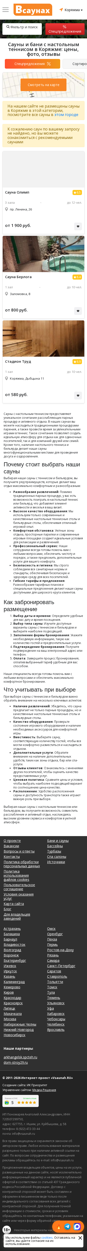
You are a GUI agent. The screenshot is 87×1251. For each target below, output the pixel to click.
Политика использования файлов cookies (16, 875)
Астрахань (12, 928)
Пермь (52, 944)
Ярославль (56, 1029)
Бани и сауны (58, 841)
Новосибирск (14, 1035)
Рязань (53, 955)
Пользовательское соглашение (19, 887)
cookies (47, 1237)
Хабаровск (56, 1014)
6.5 (79, 192)
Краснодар (12, 998)
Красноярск (13, 1003)
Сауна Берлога (18, 277)
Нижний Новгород (19, 1029)
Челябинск (56, 1024)
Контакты (12, 856)
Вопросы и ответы (19, 851)
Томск (52, 987)
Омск (51, 928)
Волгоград (12, 950)
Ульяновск (56, 1003)
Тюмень (53, 998)
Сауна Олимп (17, 192)
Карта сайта (14, 904)
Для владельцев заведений (17, 916)
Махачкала (13, 1014)
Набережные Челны (20, 1024)
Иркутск (10, 971)
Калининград (14, 982)
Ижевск (10, 966)
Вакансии (11, 846)
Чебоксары (56, 1019)
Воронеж (11, 955)
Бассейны (55, 846)
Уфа (50, 1008)
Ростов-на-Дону (60, 950)
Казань (9, 976)
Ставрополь (57, 976)
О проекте (12, 841)
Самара (53, 960)
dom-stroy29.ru (16, 1062)
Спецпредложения (65, 31)
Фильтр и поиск (24, 26)
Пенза (52, 939)
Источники (56, 862)
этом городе (66, 114)
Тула (51, 992)
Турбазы (54, 851)
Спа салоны (56, 856)
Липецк (9, 1008)
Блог (7, 909)
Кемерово (12, 987)
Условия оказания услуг (19, 896)
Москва (10, 1019)
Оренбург (55, 934)
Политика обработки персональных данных (22, 864)
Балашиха (12, 934)
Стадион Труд (18, 361)
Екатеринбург (15, 960)
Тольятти (55, 982)
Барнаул (10, 939)
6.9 (79, 362)
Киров (9, 992)
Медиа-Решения (44, 1090)
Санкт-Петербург (61, 966)
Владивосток (14, 944)
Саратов (54, 971)
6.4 (79, 277)
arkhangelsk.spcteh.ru (20, 1057)
